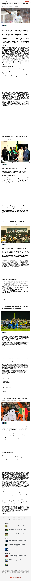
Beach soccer (15, 139)
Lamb (19, 570)
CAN (14, 224)
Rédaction (21, 400)
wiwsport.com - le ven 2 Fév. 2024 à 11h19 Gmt (7, 400)
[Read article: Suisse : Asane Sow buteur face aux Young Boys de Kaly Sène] (6, 534)
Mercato (9, 570)
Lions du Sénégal (12, 570)
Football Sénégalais (17, 570)
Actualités (8, 571)
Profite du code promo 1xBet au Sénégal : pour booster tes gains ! (17, 548)
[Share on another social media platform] (6, 25)
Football (16, 224)
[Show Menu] (2, 1)
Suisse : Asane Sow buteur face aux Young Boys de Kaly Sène (17, 533)
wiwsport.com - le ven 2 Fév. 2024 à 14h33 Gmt (7, 139)
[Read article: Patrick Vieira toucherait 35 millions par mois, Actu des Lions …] (6, 565)
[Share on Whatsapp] (5, 25)
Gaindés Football (16, 6)
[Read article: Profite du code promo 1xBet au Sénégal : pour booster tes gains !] (6, 549)
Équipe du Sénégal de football (5, 570)
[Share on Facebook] (2, 25)
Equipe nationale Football (17, 400)
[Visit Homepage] (5, 1)
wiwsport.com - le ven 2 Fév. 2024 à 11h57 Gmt (7, 224)
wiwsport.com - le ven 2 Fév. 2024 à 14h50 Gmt (7, 6)
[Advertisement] (15, 124)
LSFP (7, 572)
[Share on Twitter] (3, 25)
